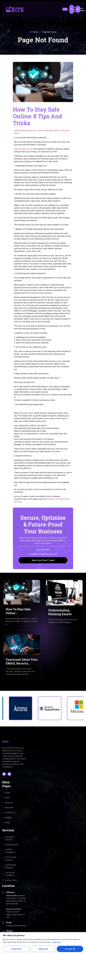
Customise (16, 949)
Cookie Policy (56, 942)
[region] (43, 943)
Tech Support (82, 9)
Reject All (43, 949)
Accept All (70, 949)
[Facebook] (4, 774)
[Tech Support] (78, 9)
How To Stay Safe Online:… (18, 611)
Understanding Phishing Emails (60, 612)
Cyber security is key (23, 149)
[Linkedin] (9, 774)
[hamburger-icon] (65, 9)
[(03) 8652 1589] (72, 9)
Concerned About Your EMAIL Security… (22, 661)
